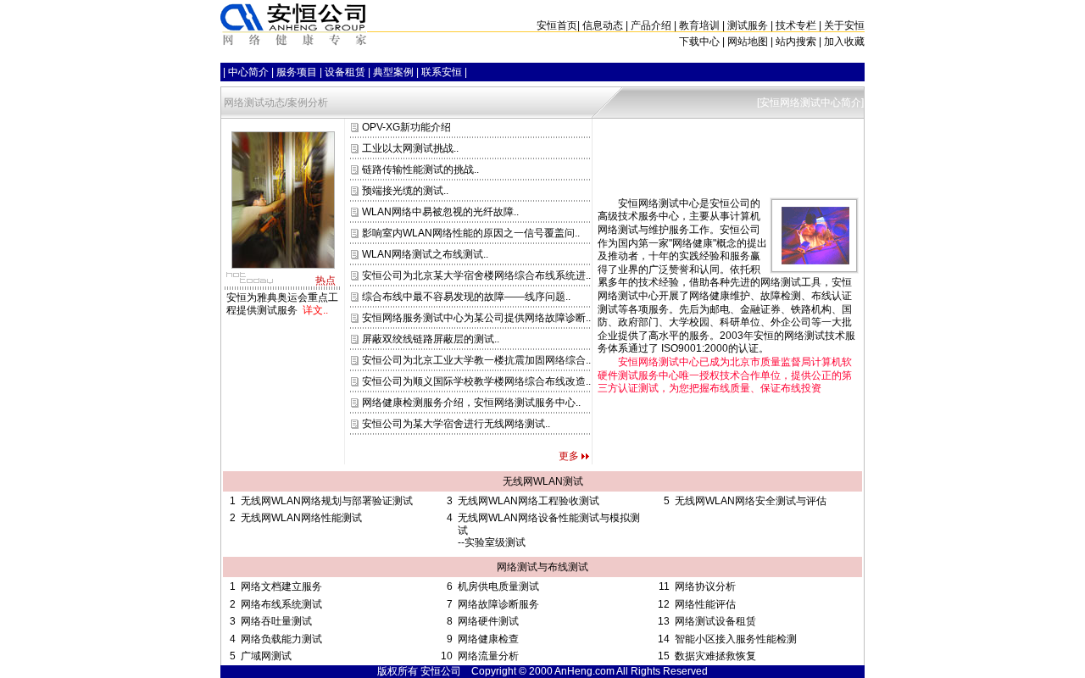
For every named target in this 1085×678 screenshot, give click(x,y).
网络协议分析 (705, 586)
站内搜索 (796, 41)
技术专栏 (796, 25)
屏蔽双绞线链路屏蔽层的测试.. (429, 339)
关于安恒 (844, 25)
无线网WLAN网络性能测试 (301, 518)
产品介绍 (651, 25)
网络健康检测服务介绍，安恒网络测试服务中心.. (470, 402)
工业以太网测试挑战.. (409, 148)
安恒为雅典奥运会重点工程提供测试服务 (282, 303)
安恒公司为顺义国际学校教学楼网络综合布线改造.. (475, 381)
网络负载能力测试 (281, 639)
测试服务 (747, 25)
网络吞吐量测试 (276, 621)
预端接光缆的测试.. (403, 191)
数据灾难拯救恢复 (715, 656)
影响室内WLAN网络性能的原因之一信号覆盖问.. (469, 233)
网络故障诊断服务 (498, 604)
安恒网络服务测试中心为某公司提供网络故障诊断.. (475, 318)
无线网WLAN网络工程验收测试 (528, 501)
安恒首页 (557, 25)
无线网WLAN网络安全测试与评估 (750, 501)
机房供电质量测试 (498, 586)
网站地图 (747, 41)
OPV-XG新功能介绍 (405, 127)
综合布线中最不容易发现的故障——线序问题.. (464, 297)
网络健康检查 (488, 639)
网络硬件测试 (488, 621)
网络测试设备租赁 (715, 621)
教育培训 (699, 25)
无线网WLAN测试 (543, 481)
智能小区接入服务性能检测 (736, 639)
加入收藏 (844, 41)
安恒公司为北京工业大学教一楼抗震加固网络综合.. (475, 360)
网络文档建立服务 (281, 586)
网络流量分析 (488, 656)
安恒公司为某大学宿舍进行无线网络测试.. (454, 424)
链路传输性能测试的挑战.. (419, 169)
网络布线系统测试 (281, 604)
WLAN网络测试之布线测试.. (423, 254)
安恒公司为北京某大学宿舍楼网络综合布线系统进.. (475, 275)
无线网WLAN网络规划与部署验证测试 (327, 501)
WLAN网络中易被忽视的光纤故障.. (439, 212)
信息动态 (602, 25)
